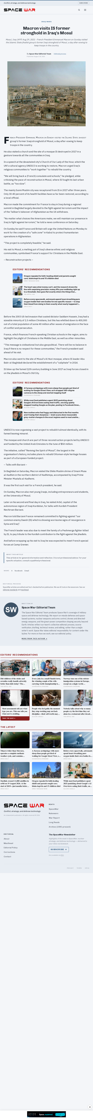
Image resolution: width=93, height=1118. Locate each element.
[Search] (79, 10)
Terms (79, 868)
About (6, 839)
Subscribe (83, 3)
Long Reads (54, 822)
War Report (54, 818)
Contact (7, 856)
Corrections (9, 852)
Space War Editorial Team (40, 54)
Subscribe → (59, 849)
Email (27, 571)
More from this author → (34, 638)
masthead (25, 590)
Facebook (18, 571)
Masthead (8, 843)
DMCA (87, 868)
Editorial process (60, 54)
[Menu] (85, 9)
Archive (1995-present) (60, 827)
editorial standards (10, 590)
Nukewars (53, 813)
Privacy (70, 868)
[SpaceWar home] (19, 10)
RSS (62, 855)
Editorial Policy (10, 847)
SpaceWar (54, 809)
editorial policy (64, 633)
